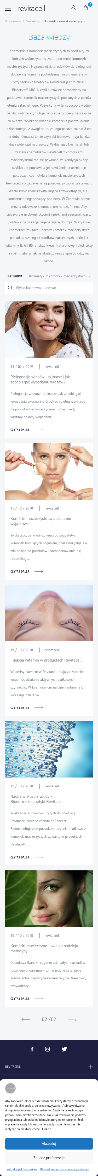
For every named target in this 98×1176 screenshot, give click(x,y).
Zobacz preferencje (49, 1157)
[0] (86, 7)
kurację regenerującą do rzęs (49, 222)
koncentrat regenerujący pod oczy (34, 198)
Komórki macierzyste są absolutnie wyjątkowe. (40, 521)
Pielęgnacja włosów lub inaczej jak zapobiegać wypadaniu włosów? (40, 379)
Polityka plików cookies (22, 1169)
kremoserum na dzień (54, 206)
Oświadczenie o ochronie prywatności (64, 1169)
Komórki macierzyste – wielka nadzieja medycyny (44, 948)
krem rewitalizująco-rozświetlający (54, 191)
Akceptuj (49, 1143)
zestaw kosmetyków (30, 152)
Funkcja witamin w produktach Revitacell (46, 660)
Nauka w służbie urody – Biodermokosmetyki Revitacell (37, 799)
